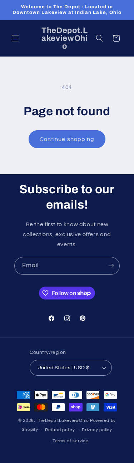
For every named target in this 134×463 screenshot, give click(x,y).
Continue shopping (67, 139)
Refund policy (60, 430)
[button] (15, 38)
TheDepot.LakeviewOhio (63, 421)
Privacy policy (97, 430)
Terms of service (71, 441)
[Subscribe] (111, 265)
